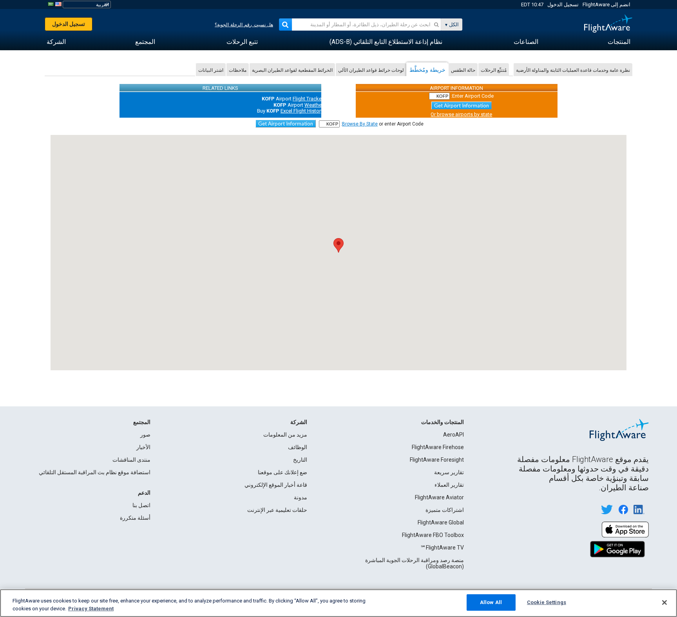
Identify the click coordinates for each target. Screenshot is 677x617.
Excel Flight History (302, 111)
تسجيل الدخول (563, 4)
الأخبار (143, 447)
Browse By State (360, 124)
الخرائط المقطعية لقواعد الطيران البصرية (292, 70)
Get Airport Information (461, 105)
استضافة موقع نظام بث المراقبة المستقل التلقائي (94, 472)
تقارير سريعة (449, 472)
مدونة (300, 497)
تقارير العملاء (449, 485)
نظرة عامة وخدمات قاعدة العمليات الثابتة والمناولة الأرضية (573, 70)
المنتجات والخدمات (442, 422)
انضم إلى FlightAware (606, 4)
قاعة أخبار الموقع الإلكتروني (275, 485)
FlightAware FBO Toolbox (433, 535)
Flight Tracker (308, 99)
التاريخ (300, 460)
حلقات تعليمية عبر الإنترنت (277, 510)
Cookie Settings (546, 602)
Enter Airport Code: (472, 96)
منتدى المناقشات (131, 460)
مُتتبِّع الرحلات (494, 70)
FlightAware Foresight (437, 460)
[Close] (664, 602)
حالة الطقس (463, 70)
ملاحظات (237, 70)
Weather (313, 105)
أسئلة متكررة (135, 518)
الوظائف (297, 447)
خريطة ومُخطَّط (427, 69)
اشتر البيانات (210, 70)
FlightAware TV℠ (442, 547)
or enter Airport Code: (382, 124)
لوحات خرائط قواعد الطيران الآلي (371, 70)
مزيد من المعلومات (285, 434)
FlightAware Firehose (438, 447)
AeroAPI (453, 434)
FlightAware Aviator (439, 497)
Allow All (491, 602)
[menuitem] (619, 42)
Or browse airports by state (461, 114)
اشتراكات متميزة (444, 510)
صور (145, 434)
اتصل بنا (141, 505)
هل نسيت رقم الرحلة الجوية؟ (244, 24)
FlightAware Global (441, 522)
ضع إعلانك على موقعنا (282, 472)
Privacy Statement (91, 609)
